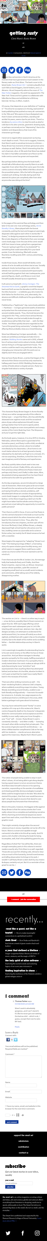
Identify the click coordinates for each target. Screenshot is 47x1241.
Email (7, 1092)
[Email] (4, 70)
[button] (8, 1041)
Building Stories (15, 339)
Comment (10, 1054)
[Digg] (27, 70)
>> (11, 1210)
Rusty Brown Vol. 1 (19, 85)
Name (7, 1082)
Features (10, 53)
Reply (17, 1027)
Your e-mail (9, 1180)
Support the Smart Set (23, 1135)
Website (8, 1097)
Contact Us (23, 1152)
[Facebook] (20, 70)
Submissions (23, 1141)
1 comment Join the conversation (23, 899)
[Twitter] (12, 70)
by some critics (16, 122)
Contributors (23, 1146)
